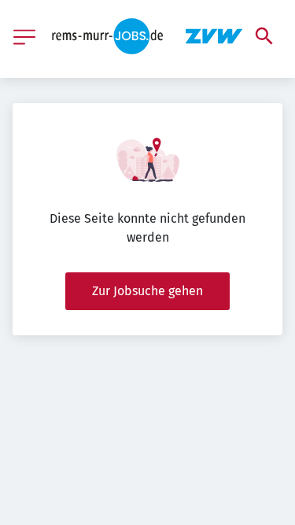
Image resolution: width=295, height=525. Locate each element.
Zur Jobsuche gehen (147, 290)
